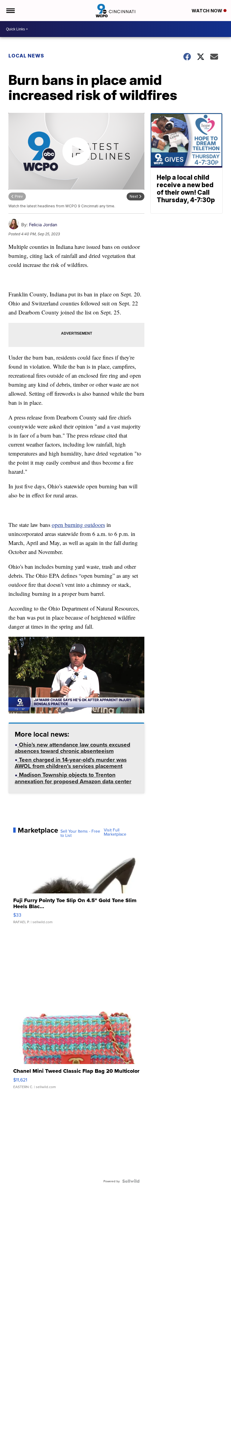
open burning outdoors (78, 524)
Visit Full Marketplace (115, 832)
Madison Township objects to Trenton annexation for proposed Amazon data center (73, 778)
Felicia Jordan (43, 224)
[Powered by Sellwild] (131, 1181)
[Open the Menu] (10, 10)
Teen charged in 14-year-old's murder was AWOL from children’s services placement (71, 763)
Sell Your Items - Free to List (80, 833)
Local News (26, 56)
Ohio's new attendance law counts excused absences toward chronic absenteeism (72, 748)
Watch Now (207, 11)
